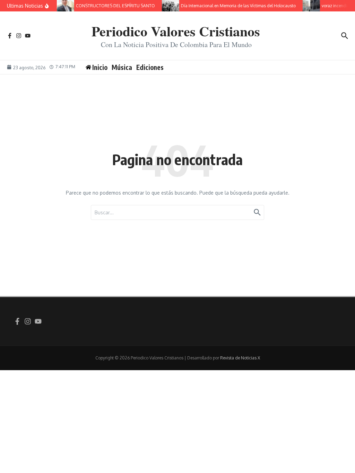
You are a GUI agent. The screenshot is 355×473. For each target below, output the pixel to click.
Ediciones (150, 67)
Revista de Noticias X (240, 357)
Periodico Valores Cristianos (176, 31)
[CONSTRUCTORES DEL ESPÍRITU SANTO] (63, 5)
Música (122, 67)
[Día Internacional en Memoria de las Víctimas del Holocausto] (169, 5)
